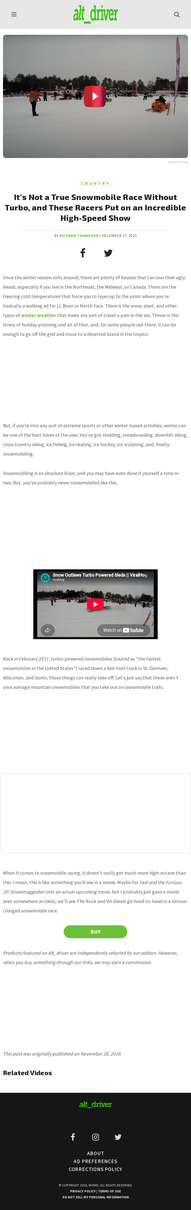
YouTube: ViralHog (178, 162)
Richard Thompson (79, 235)
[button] (14, 14)
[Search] (177, 14)
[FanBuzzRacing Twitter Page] (118, 1137)
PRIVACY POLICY (83, 1191)
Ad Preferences (95, 1161)
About (95, 1153)
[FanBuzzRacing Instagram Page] (96, 1137)
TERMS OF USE (109, 1191)
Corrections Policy (95, 1169)
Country (95, 183)
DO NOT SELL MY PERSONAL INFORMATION (95, 1197)
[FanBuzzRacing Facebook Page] (73, 1137)
